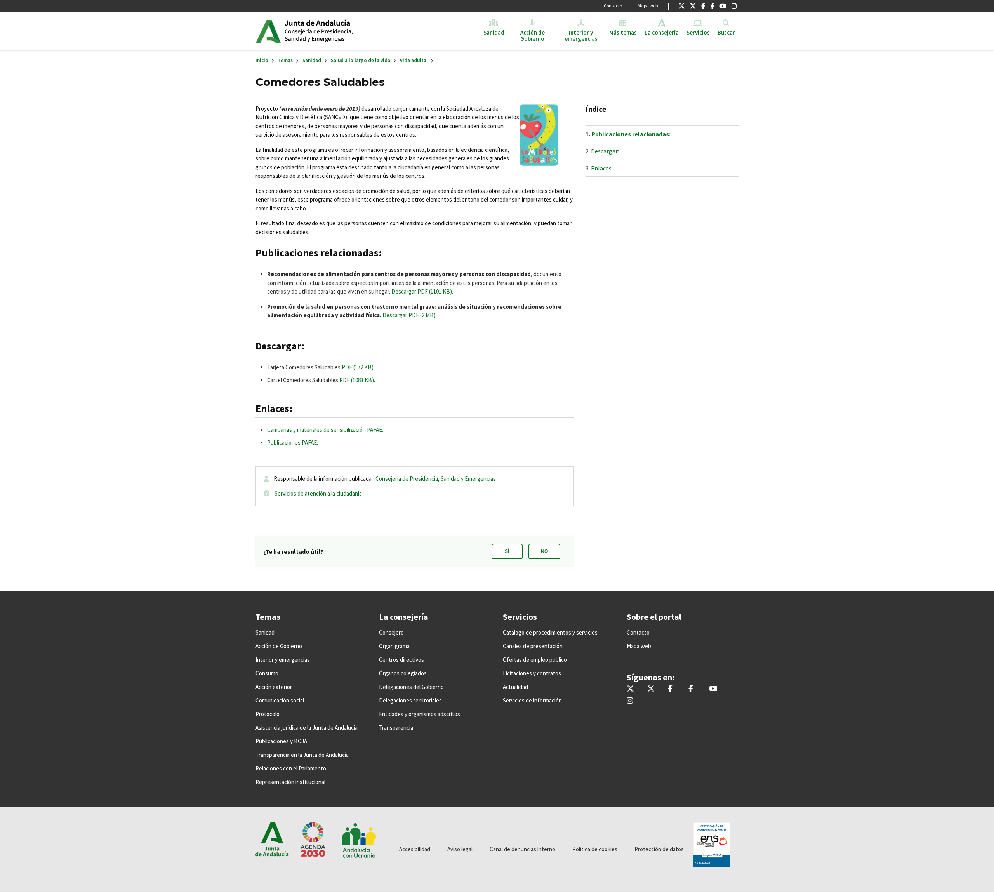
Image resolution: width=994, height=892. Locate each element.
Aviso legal (460, 849)
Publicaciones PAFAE (292, 442)
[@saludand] (693, 6)
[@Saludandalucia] (712, 6)
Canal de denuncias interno (522, 849)
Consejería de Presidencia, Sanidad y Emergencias (435, 478)
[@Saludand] (722, 6)
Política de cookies (594, 849)
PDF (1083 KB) (356, 380)
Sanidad (311, 60)
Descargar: (605, 151)
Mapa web (648, 6)
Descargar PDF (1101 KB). (421, 291)
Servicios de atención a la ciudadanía (318, 493)
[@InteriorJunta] (682, 6)
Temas (285, 60)
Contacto (613, 6)
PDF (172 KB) (358, 367)
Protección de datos (659, 849)
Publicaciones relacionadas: (631, 134)
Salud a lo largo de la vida (360, 60)
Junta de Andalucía (268, 31)
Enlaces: (602, 168)
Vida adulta (413, 60)
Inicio (344, 31)
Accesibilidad (414, 849)
